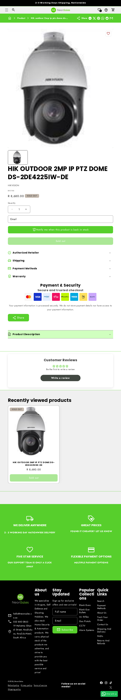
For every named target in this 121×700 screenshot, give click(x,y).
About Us (102, 612)
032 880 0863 (20, 621)
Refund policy (13, 685)
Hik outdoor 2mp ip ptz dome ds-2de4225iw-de (56, 18)
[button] (6, 9)
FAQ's (100, 636)
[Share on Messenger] (90, 18)
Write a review (60, 378)
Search (100, 601)
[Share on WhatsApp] (103, 18)
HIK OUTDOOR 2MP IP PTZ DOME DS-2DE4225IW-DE (34, 464)
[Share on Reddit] (107, 18)
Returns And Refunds (103, 642)
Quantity (11, 202)
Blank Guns (85, 605)
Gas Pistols (85, 621)
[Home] (10, 18)
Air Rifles (84, 616)
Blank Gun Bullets (84, 611)
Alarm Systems (86, 630)
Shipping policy (14, 689)
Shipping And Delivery (104, 630)
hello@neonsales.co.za (22, 615)
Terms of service (40, 685)
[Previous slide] (11, 157)
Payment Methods (101, 607)
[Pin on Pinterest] (98, 18)
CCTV (82, 625)
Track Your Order (102, 619)
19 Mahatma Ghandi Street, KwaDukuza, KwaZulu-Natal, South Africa (22, 631)
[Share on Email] (111, 18)
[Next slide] (109, 157)
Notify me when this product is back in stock (62, 229)
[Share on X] (94, 18)
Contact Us (102, 624)
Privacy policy (26, 685)
